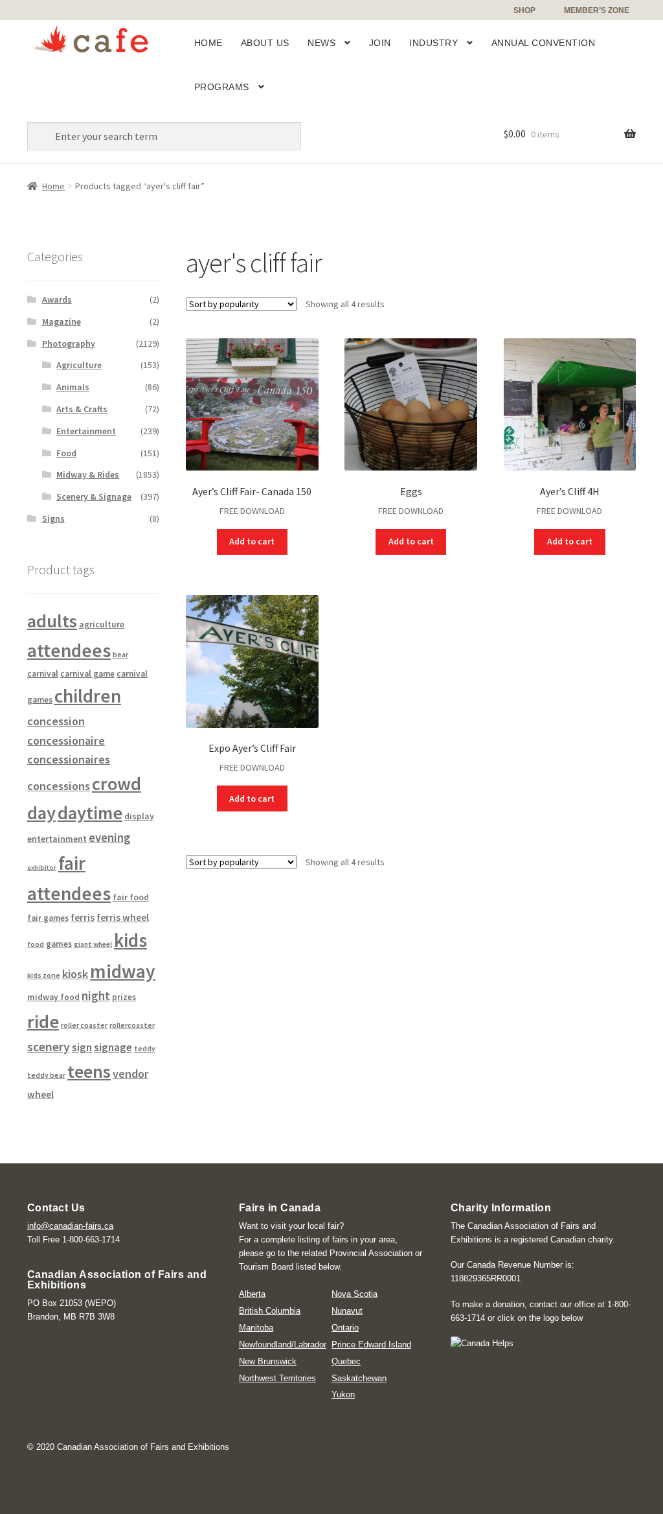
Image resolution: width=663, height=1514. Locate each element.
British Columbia (269, 1311)
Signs (53, 518)
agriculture (101, 624)
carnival (42, 673)
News (321, 43)
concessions (58, 785)
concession (56, 721)
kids (130, 940)
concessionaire (66, 740)
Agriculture (79, 365)
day (41, 812)
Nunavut (347, 1311)
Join (380, 43)
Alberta (252, 1294)
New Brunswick (268, 1361)
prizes (124, 997)
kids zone (43, 975)
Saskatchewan (359, 1378)
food (35, 944)
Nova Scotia (354, 1294)
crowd (116, 783)
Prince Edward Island (371, 1344)
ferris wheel (122, 917)
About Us (265, 43)
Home (208, 43)
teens (89, 1071)
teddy (144, 1048)
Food (66, 453)
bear (120, 654)
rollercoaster (132, 1025)
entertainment (57, 838)
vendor (130, 1073)
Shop (524, 10)
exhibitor (41, 867)
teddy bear (46, 1075)
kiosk (75, 973)
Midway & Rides (87, 474)
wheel (40, 1094)
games (59, 943)
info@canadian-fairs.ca (70, 1226)
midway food (53, 997)
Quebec (346, 1361)
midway (122, 971)
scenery (48, 1046)
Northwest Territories (277, 1378)
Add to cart (252, 541)
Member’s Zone (596, 10)
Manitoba (256, 1328)
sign (82, 1047)
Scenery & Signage (93, 496)
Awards (57, 299)
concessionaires (68, 759)
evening (110, 837)
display (139, 816)
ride (43, 1021)
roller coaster (84, 1025)
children (87, 696)
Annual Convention (543, 43)
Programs (221, 87)
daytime (90, 812)
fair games (48, 918)
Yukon (343, 1394)
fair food (131, 897)
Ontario (345, 1328)
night (96, 995)
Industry (433, 43)
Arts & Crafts (81, 409)
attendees (69, 650)
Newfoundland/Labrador (282, 1344)
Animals (72, 387)
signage (113, 1047)
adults (52, 621)
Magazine (61, 321)
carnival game (87, 673)
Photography (68, 343)
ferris (83, 917)
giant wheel (93, 944)
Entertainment (86, 431)
